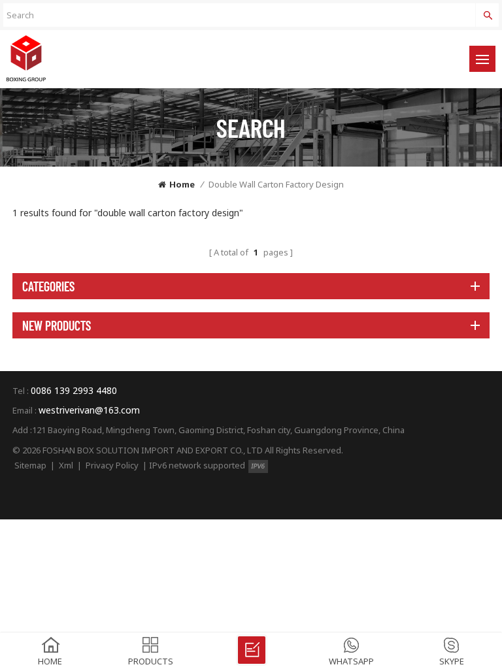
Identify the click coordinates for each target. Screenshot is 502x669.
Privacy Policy (112, 465)
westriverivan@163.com (89, 410)
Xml (66, 465)
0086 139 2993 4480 (74, 390)
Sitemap (30, 465)
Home (182, 184)
